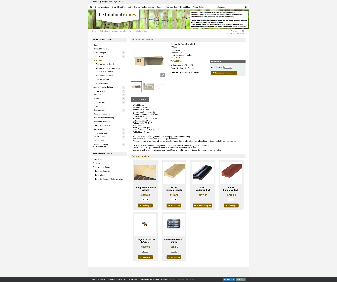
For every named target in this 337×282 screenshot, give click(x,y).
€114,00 (174, 195)
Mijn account (118, 2)
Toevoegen (146, 205)
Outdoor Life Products (185, 68)
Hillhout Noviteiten (101, 49)
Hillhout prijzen (99, 175)
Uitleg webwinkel (102, 7)
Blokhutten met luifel (104, 76)
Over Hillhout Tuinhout (121, 7)
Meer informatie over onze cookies (181, 279)
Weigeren (240, 279)
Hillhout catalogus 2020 (103, 171)
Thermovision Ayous (102, 125)
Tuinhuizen (98, 56)
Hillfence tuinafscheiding (103, 118)
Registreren (107, 2)
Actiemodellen (102, 83)
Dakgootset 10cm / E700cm (145, 240)
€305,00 (145, 195)
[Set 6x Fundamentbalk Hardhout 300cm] (231, 173)
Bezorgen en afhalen (101, 167)
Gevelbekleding (99, 137)
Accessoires (98, 141)
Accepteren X (229, 279)
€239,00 (145, 247)
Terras (96, 98)
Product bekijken (203, 205)
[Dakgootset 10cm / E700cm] (145, 225)
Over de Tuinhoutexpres (143, 7)
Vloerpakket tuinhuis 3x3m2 (145, 188)
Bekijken (229, 33)
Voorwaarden (171, 7)
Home (95, 45)
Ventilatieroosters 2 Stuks (174, 240)
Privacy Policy (198, 7)
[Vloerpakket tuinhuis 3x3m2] (145, 173)
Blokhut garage (102, 79)
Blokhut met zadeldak (105, 64)
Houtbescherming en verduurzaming (102, 145)
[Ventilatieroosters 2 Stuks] (174, 225)
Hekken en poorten (101, 114)
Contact (159, 7)
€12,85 (174, 247)
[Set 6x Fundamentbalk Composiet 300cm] (203, 173)
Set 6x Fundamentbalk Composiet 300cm (203, 190)
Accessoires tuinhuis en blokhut (106, 87)
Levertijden (97, 159)
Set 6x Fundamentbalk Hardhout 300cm (231, 190)
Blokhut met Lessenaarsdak (108, 68)
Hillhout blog (184, 7)
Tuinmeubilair (99, 102)
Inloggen (96, 2)
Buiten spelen (99, 129)
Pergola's (97, 106)
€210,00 (231, 195)
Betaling (96, 163)
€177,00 (203, 195)
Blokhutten (97, 60)
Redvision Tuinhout (101, 121)
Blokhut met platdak (104, 72)
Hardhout (97, 95)
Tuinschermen (99, 91)
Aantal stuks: (216, 67)
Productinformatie (140, 100)
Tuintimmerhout (100, 133)
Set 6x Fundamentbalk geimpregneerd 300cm (174, 191)
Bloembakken (99, 110)
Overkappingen (99, 53)
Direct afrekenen (239, 33)
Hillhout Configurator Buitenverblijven (108, 179)
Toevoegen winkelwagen (225, 73)
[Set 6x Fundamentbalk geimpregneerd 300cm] (174, 173)
